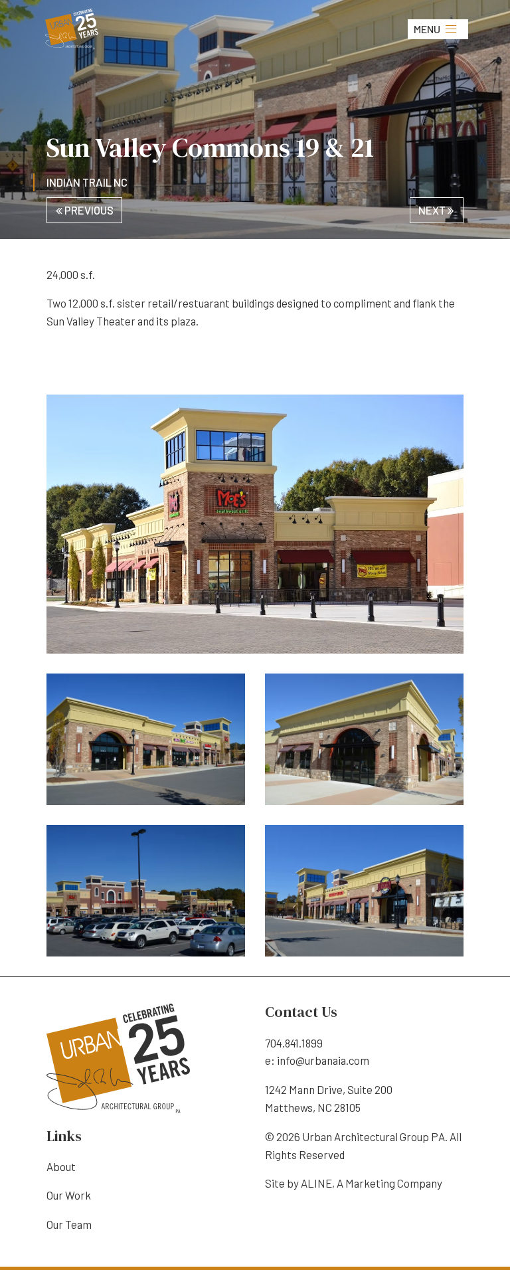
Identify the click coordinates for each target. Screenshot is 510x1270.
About (61, 1166)
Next (433, 210)
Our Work (68, 1195)
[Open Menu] (451, 29)
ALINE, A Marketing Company (371, 1183)
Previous (88, 210)
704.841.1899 (294, 1042)
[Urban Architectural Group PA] (72, 27)
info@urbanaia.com (323, 1060)
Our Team (69, 1224)
